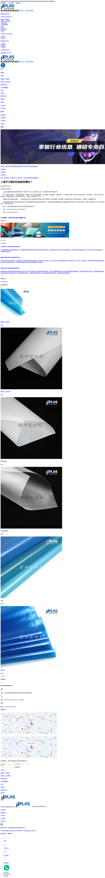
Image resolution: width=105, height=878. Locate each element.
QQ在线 (6, 876)
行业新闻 (3, 45)
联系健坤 (6, 52)
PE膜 (13, 166)
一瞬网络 (9, 833)
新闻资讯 (5, 41)
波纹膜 (36, 166)
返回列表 (3, 220)
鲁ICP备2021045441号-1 (29, 830)
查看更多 (3, 278)
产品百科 (3, 47)
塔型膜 (24, 166)
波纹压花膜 (4, 22)
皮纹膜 (32, 166)
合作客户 (6, 33)
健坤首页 (5, 13)
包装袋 (2, 27)
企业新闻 (3, 43)
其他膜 (2, 30)
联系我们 (18, 3)
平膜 (2, 26)
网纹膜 (20, 166)
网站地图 (3, 3)
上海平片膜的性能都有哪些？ (31, 177)
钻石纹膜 (28, 166)
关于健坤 (10, 3)
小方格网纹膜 (4, 24)
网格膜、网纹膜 (5, 19)
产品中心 (6, 16)
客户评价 (3, 38)
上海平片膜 (6, 191)
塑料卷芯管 (4, 29)
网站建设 (3, 833)
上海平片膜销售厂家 (20, 217)
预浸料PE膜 (9, 166)
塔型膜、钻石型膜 (5, 21)
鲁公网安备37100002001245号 (10, 830)
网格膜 (16, 166)
